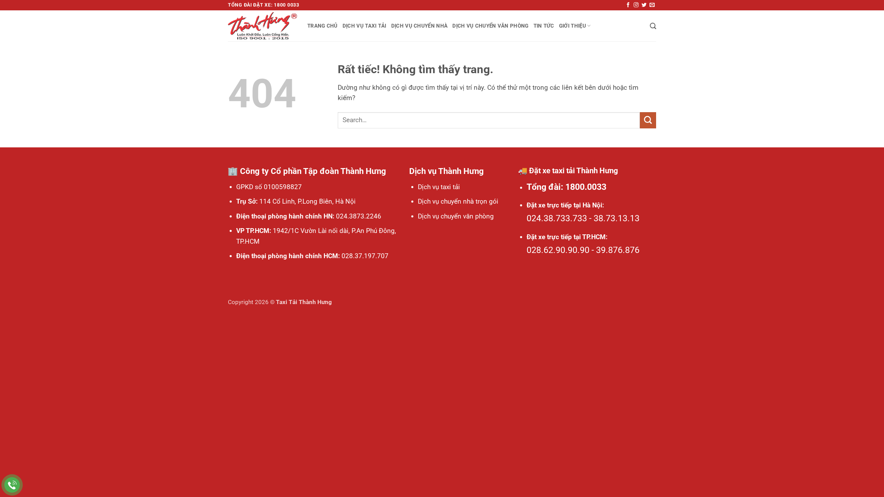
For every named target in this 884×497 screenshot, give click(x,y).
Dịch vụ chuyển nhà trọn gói (458, 201)
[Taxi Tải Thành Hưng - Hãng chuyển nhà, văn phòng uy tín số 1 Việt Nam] (262, 26)
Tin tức (544, 26)
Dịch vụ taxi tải (364, 26)
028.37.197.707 (364, 256)
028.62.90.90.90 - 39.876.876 (583, 250)
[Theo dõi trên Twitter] (644, 5)
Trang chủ (322, 26)
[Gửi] (648, 120)
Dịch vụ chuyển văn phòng (490, 26)
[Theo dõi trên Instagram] (636, 5)
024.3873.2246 (357, 216)
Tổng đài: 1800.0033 (566, 187)
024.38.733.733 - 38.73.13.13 (583, 218)
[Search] (653, 26)
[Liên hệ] (12, 485)
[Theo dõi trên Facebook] (628, 5)
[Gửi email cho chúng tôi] (652, 5)
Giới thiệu (572, 26)
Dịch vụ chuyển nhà (419, 26)
